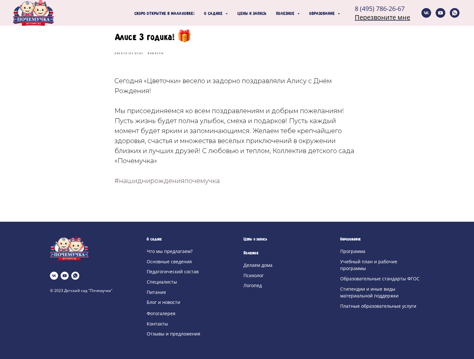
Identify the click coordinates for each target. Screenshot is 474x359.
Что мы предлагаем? (170, 251)
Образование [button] (322, 13)
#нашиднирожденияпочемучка (167, 181)
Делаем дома (257, 265)
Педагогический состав (173, 271)
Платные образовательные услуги (378, 306)
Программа (352, 251)
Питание (156, 292)
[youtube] (440, 13)
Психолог (253, 275)
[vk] (426, 13)
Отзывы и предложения (173, 334)
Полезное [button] (286, 13)
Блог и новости (163, 302)
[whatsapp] (454, 13)
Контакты (157, 324)
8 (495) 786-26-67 (380, 8)
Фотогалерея (161, 313)
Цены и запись (251, 13)
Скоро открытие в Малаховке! (164, 13)
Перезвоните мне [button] (382, 17)
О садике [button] (214, 13)
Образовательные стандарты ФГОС (380, 279)
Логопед (252, 285)
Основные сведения (169, 261)
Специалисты (162, 282)
